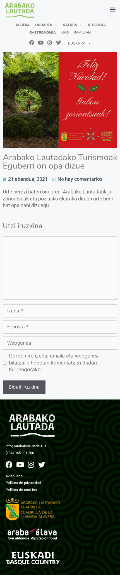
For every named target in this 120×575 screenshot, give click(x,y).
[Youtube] (40, 42)
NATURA (70, 25)
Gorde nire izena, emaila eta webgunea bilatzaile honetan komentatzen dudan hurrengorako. (54, 362)
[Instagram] (49, 42)
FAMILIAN (82, 32)
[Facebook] (31, 42)
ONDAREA (43, 25)
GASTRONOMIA (42, 32)
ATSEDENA (97, 25)
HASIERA (22, 25)
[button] (112, 9)
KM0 (65, 32)
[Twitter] (58, 42)
